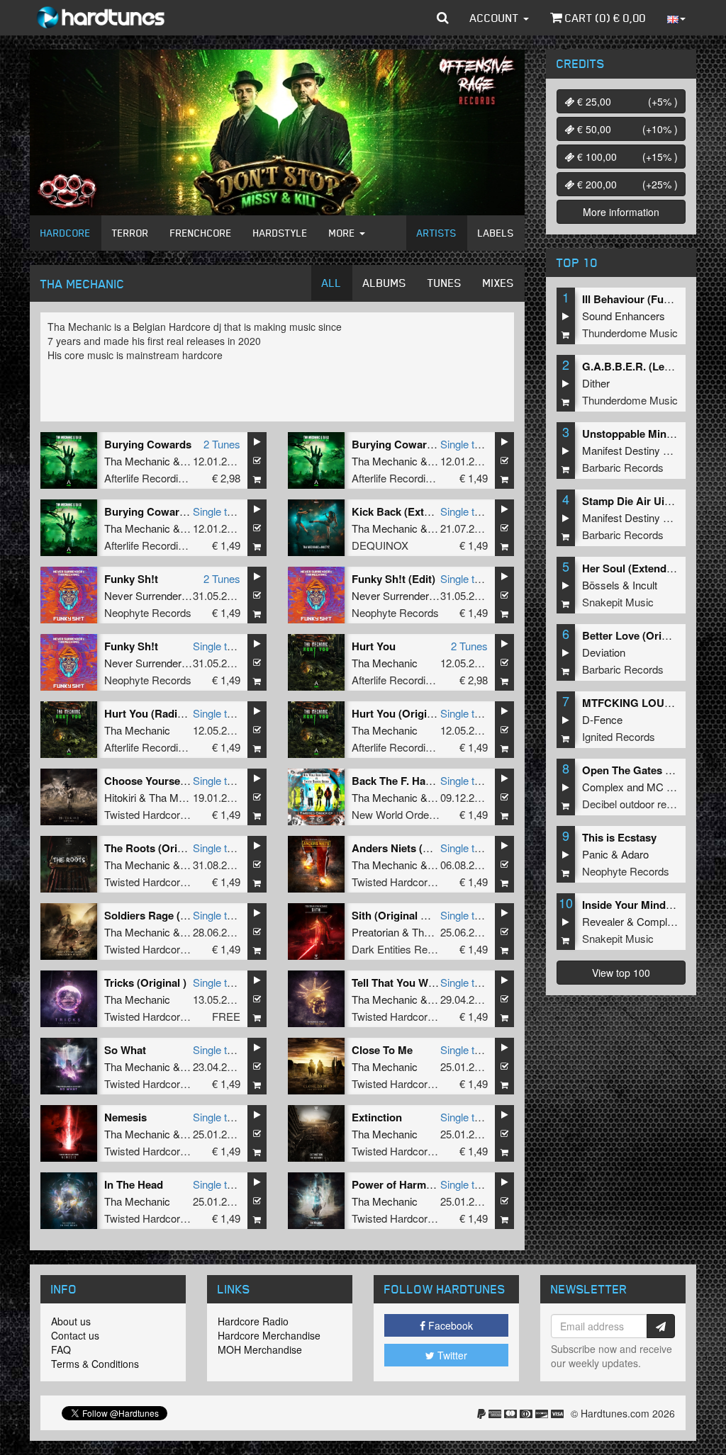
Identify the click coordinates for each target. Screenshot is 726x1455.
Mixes (498, 283)
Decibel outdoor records (637, 803)
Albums (384, 283)
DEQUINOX (380, 545)
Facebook (449, 1325)
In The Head (133, 1184)
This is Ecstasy (619, 837)
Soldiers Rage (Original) (163, 915)
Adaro (635, 854)
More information (621, 212)
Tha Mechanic (137, 460)
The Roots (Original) (154, 848)
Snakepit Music (618, 601)
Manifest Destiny (621, 450)
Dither (596, 382)
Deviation (603, 652)
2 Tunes (221, 443)
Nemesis (125, 1117)
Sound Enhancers (623, 315)
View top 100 (621, 973)
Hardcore (65, 233)
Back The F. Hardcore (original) (429, 780)
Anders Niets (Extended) (412, 848)
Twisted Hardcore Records (166, 814)
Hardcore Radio (253, 1321)
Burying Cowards (147, 444)
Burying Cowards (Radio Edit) (426, 444)
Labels (496, 233)
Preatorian (375, 931)
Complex (603, 786)
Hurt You (374, 646)
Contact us (75, 1335)
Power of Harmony (398, 1184)
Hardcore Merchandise (269, 1335)
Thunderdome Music (630, 332)
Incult (644, 584)
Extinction (377, 1117)
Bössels (601, 584)
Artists (437, 233)
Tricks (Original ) (145, 982)
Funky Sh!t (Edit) (393, 579)
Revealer (603, 921)
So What (125, 1050)
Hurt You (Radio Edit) (157, 713)
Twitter (451, 1355)
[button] (442, 17)
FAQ (61, 1349)
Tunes (445, 283)
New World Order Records (413, 814)
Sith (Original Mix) (397, 915)
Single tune (465, 443)
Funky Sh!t (131, 579)
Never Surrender (143, 595)
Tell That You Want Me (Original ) (433, 982)
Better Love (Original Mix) (646, 635)
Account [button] (496, 18)
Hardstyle (280, 233)
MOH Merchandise (260, 1349)
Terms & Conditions (95, 1364)
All (332, 283)
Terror (130, 233)
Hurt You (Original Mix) (409, 713)
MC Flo (664, 786)
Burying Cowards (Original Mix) (183, 511)
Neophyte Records (147, 612)
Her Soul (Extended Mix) (642, 568)
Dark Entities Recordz (403, 948)
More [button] (343, 233)
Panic (595, 854)
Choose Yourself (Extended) (173, 780)
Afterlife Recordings (149, 477)
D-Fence (602, 719)
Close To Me (382, 1050)
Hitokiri (120, 797)
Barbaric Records (623, 467)
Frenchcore (201, 233)
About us (71, 1321)
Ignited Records (618, 736)
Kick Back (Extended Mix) (415, 511)
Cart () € (604, 18)
